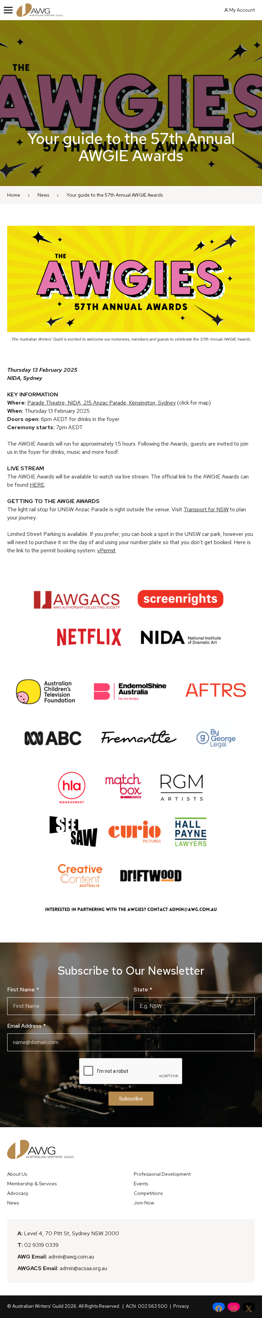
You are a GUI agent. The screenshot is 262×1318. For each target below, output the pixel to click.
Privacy (181, 1306)
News (43, 195)
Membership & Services (32, 1184)
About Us (17, 1174)
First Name (23, 989)
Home (13, 195)
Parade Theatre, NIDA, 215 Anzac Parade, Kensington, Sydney (101, 402)
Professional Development (162, 1174)
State (143, 989)
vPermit (106, 550)
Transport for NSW (206, 509)
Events (141, 1184)
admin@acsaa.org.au (83, 1268)
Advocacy (17, 1193)
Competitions (148, 1193)
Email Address (26, 1025)
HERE (37, 484)
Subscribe (131, 1098)
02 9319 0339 (41, 1245)
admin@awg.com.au (71, 1256)
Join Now (144, 1203)
